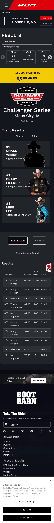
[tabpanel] (27, 183)
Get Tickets (38, 380)
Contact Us (9, 448)
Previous (2, 57)
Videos (6, 471)
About (6, 441)
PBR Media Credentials (15, 465)
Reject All (27, 510)
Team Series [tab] (6, 12)
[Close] (51, 480)
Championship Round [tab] (27, 253)
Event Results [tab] (18, 240)
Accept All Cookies (27, 518)
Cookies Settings (27, 502)
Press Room (9, 468)
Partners (8, 454)
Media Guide (10, 475)
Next (49, 57)
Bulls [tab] (34, 136)
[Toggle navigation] (7, 5)
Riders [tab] (19, 136)
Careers (7, 451)
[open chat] (49, 268)
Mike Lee (15, 298)
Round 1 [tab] (39, 240)
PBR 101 (7, 444)
